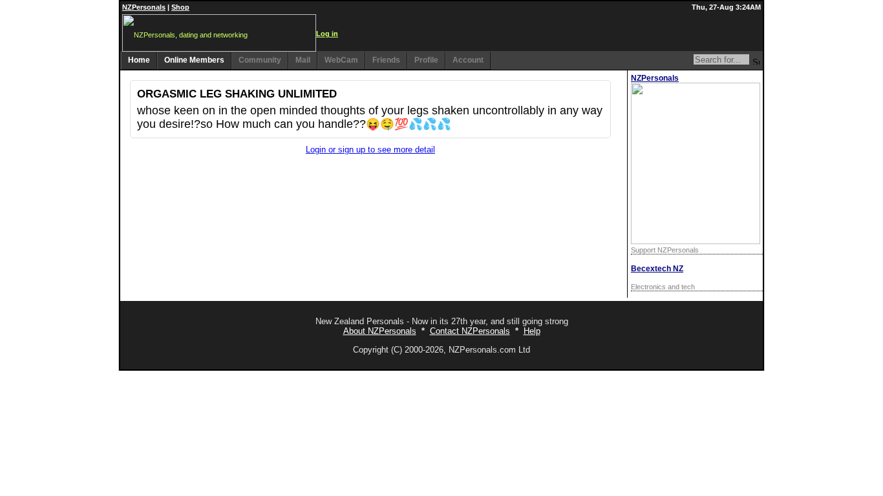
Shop (180, 7)
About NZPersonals (379, 331)
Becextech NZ (657, 268)
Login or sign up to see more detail (370, 149)
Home (139, 60)
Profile (426, 60)
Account (468, 60)
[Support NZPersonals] (695, 241)
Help (532, 331)
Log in (327, 33)
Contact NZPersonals (470, 331)
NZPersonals (143, 7)
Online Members (194, 60)
